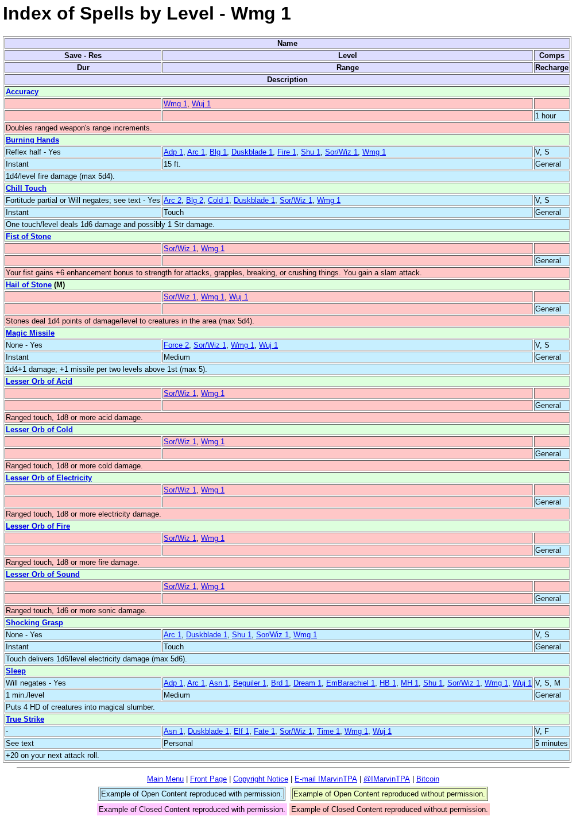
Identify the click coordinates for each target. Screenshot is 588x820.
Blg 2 (194, 200)
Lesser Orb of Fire (38, 526)
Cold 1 (218, 200)
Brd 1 (280, 683)
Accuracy (22, 91)
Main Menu (165, 779)
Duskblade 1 (252, 152)
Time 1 (328, 731)
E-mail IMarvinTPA (326, 779)
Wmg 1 (175, 103)
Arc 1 (196, 152)
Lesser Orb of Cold (39, 429)
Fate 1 (264, 731)
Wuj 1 (201, 103)
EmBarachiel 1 (350, 683)
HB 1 (388, 683)
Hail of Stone (29, 284)
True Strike (25, 719)
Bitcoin (427, 779)
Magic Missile (30, 333)
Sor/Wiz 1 (341, 152)
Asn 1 (219, 683)
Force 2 (176, 345)
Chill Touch (26, 188)
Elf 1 (241, 731)
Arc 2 (172, 200)
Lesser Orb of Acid (39, 381)
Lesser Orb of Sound (43, 574)
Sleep (16, 671)
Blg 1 (218, 152)
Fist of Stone (28, 236)
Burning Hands (32, 140)
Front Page (208, 779)
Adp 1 (173, 152)
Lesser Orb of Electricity (49, 477)
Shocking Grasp (34, 622)
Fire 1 (286, 152)
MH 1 (410, 683)
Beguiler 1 (249, 683)
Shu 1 (310, 152)
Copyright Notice (260, 779)
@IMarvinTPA (386, 779)
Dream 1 (307, 683)
